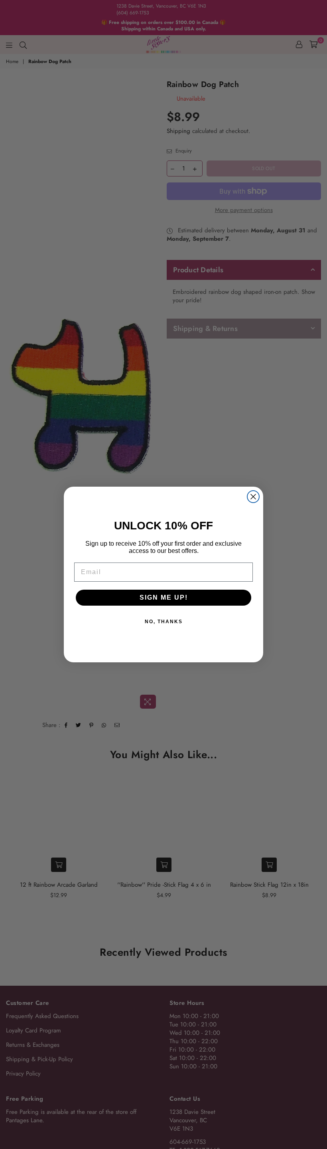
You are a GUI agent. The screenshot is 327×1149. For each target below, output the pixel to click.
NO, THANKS (164, 621)
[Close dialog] (253, 497)
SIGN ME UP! (164, 597)
